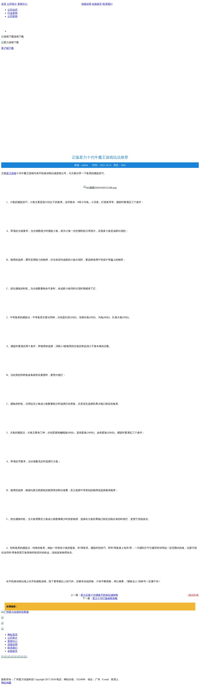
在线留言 (97, 4)
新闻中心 (23, 4)
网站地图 (6, 682)
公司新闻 (13, 16)
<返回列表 (193, 595)
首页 (3, 4)
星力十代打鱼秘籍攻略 (105, 598)
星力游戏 (11, 173)
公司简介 (12, 4)
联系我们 (107, 4)
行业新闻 (13, 13)
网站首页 (13, 634)
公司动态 (13, 9)
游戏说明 (86, 4)
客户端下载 (7, 48)
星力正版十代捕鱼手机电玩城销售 (99, 595)
